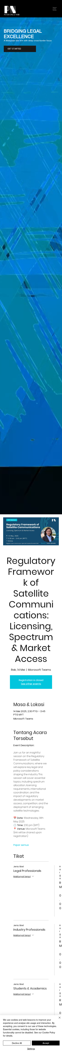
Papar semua (21, 845)
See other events (31, 684)
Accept (46, 1043)
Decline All (17, 1043)
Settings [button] (31, 1048)
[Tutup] (57, 1019)
